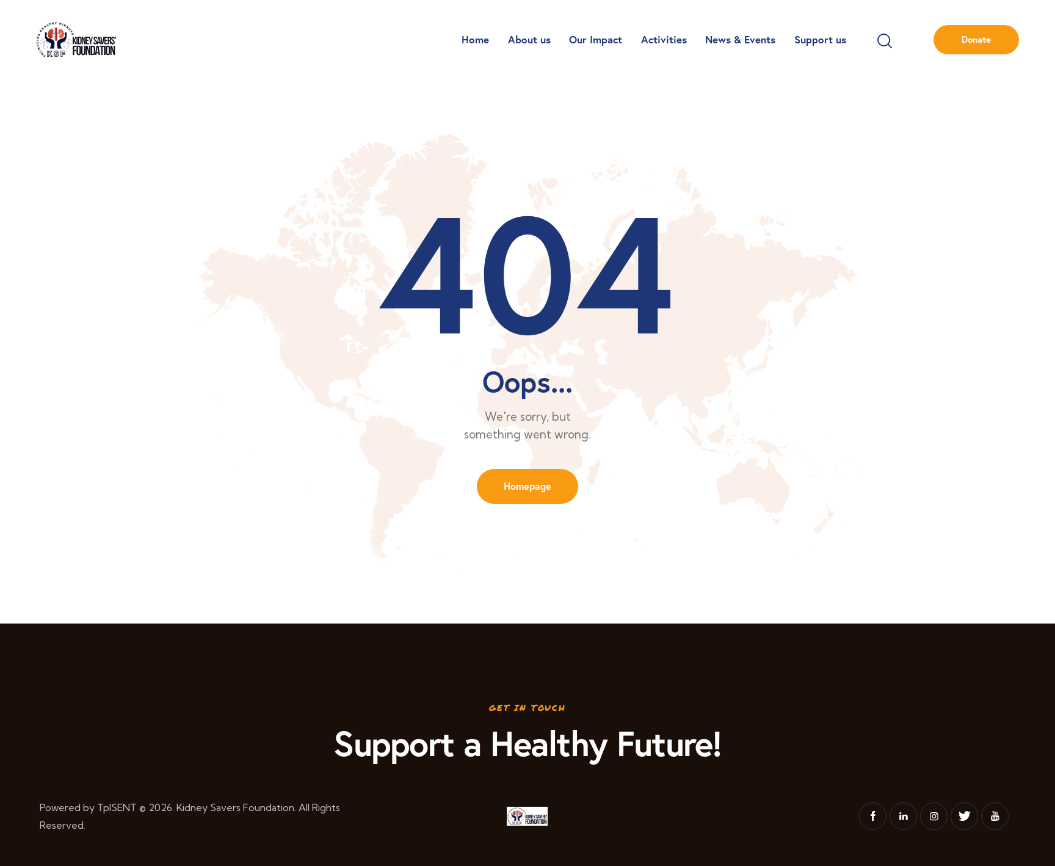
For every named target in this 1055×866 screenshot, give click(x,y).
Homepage (527, 485)
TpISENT (117, 807)
